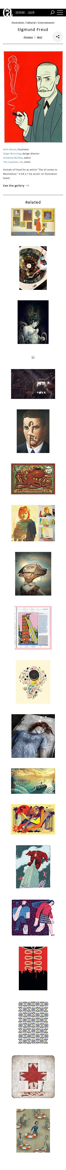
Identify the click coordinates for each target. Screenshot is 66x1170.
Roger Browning (12, 153)
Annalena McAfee (13, 157)
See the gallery (14, 185)
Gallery (31, 12)
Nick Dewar (9, 149)
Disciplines (20, 12)
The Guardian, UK (13, 162)
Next (39, 37)
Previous (28, 37)
